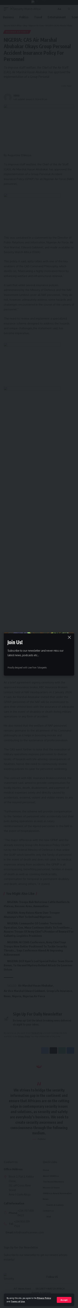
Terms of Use (18, 1301)
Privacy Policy (44, 1298)
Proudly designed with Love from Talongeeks (27, 667)
